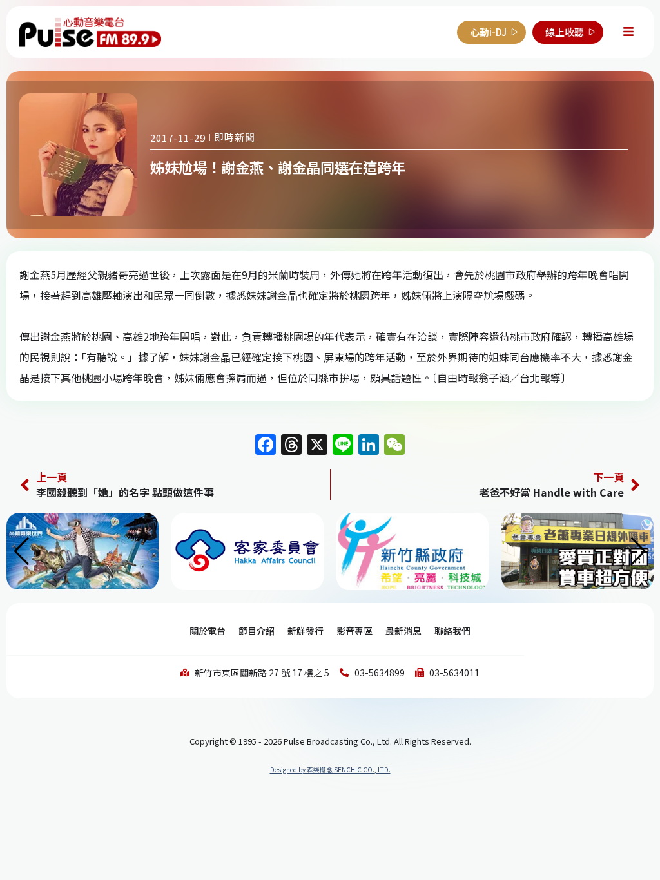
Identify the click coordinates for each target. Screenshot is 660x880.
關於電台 (207, 630)
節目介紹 (256, 630)
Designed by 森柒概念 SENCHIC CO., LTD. (330, 769)
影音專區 (354, 630)
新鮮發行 (305, 630)
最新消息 (403, 630)
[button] (638, 551)
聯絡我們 (452, 630)
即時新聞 (234, 137)
